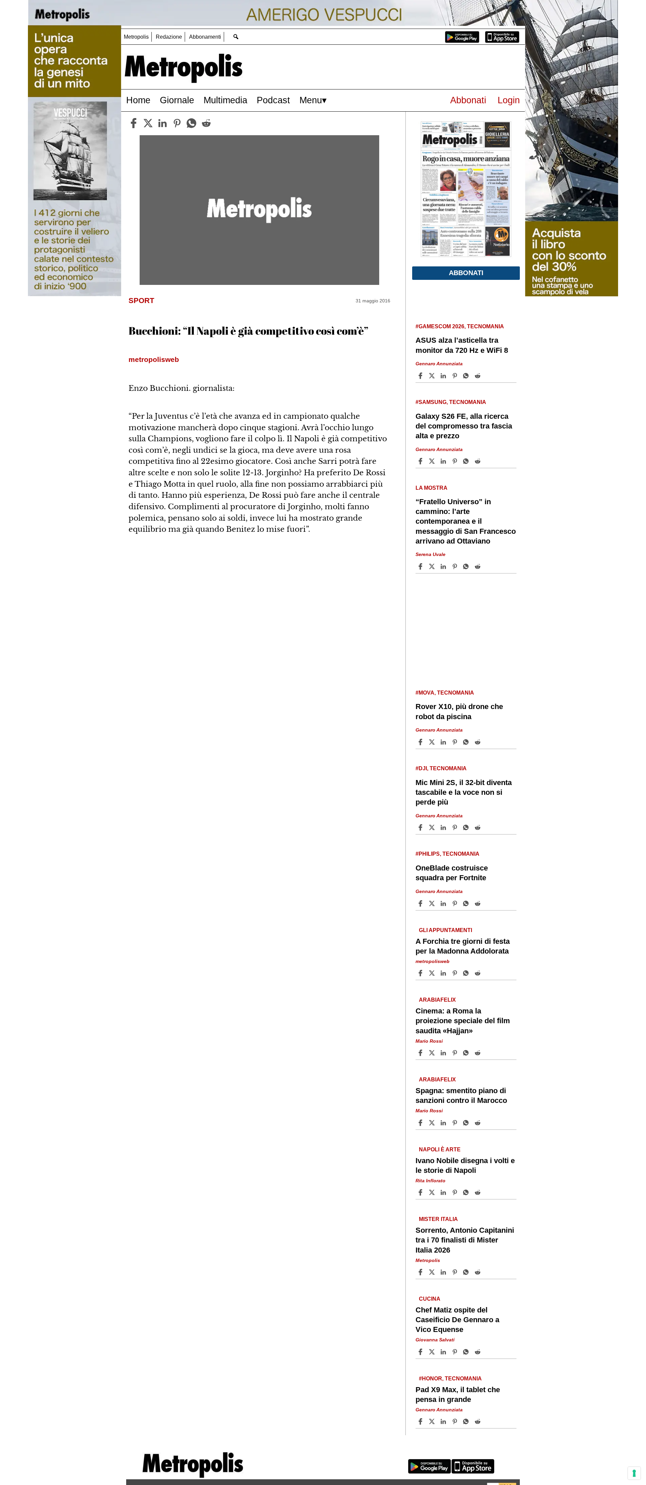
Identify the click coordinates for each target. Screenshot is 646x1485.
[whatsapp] (191, 123)
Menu (310, 100)
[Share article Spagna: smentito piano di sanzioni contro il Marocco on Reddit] (478, 1122)
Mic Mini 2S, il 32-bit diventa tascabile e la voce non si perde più (464, 792)
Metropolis (136, 37)
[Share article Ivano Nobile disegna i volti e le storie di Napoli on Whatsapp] (467, 1192)
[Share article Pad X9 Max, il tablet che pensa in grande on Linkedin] (444, 1421)
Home (138, 100)
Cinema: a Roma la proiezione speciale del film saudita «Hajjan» (463, 1021)
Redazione (169, 37)
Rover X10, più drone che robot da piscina (459, 711)
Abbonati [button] (466, 272)
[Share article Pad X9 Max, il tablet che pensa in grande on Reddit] (478, 1421)
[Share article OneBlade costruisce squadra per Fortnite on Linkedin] (444, 903)
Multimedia (225, 100)
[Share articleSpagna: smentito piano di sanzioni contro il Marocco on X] (433, 1122)
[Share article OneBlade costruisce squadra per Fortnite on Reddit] (478, 903)
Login (509, 100)
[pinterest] (177, 123)
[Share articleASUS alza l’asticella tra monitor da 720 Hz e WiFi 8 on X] (433, 375)
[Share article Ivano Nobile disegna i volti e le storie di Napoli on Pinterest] (456, 1192)
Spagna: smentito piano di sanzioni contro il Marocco (461, 1095)
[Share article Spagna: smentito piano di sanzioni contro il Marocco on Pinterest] (456, 1122)
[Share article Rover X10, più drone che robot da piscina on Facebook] (421, 742)
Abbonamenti (205, 37)
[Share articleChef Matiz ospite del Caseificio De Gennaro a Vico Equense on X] (433, 1351)
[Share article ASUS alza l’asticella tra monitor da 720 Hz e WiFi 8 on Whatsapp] (467, 375)
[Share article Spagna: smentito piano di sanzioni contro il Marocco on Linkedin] (444, 1122)
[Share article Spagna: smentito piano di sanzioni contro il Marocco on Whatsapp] (467, 1122)
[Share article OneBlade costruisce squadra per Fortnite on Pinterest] (456, 903)
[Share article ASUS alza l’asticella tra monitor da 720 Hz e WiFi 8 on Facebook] (421, 375)
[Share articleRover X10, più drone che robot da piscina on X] (433, 742)
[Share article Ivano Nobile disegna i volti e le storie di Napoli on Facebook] (421, 1192)
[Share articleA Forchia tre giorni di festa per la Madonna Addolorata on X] (433, 973)
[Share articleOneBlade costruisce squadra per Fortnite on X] (433, 903)
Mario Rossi (429, 1040)
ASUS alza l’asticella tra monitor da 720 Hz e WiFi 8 (462, 345)
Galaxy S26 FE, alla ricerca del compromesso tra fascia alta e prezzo (464, 426)
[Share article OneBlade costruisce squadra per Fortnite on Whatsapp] (467, 903)
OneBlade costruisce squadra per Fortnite (452, 873)
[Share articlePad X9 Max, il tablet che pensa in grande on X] (433, 1421)
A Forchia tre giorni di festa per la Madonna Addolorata (463, 946)
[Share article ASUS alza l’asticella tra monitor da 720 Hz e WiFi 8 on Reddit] (478, 375)
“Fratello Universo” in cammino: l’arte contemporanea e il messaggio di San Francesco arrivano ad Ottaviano (466, 521)
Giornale (177, 100)
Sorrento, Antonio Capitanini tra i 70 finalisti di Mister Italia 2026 (465, 1240)
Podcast (273, 100)
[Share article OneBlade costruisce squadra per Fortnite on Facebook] (421, 903)
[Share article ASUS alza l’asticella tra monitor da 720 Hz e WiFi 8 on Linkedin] (444, 375)
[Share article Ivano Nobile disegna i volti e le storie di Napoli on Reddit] (478, 1192)
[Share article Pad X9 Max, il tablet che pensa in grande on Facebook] (421, 1421)
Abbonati (468, 100)
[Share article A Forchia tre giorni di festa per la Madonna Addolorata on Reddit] (478, 973)
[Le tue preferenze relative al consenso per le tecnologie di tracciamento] (634, 1473)
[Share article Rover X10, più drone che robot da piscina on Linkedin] (444, 742)
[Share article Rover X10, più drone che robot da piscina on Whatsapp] (467, 742)
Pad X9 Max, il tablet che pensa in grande (458, 1394)
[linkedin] (162, 123)
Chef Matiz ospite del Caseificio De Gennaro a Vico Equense (457, 1320)
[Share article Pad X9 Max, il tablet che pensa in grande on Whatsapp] (467, 1421)
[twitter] (148, 123)
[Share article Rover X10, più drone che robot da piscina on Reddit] (478, 742)
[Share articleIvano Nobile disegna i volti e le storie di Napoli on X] (433, 1192)
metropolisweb (433, 961)
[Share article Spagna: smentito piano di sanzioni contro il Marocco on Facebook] (421, 1122)
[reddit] (206, 123)
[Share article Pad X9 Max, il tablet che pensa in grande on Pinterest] (456, 1421)
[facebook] (133, 123)
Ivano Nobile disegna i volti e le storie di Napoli (465, 1165)
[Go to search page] (235, 36)
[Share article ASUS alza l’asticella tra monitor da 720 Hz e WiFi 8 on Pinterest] (456, 375)
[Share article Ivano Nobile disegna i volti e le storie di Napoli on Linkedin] (444, 1192)
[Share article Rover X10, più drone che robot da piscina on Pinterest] (456, 742)
